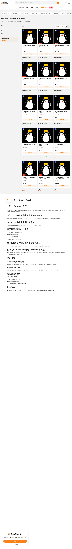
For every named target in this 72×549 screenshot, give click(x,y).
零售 (16, 13)
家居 (51, 13)
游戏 (32, 7)
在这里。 (25, 537)
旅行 (27, 13)
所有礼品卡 (21, 7)
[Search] (58, 3)
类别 (27, 7)
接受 (15, 541)
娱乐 (10, 13)
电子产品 (45, 13)
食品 (21, 13)
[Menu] (69, 3)
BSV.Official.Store (26, 57)
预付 (33, 13)
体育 (38, 13)
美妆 (57, 13)
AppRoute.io (24, 189)
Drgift (55, 189)
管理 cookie (15, 544)
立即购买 (30, 54)
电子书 (63, 13)
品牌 (37, 7)
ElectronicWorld (25, 156)
